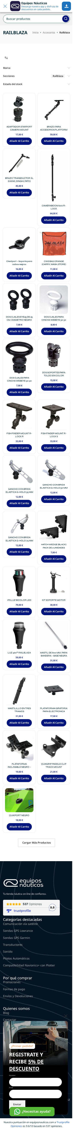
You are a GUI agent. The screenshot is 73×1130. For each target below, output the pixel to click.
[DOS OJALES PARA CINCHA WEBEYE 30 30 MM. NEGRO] (19, 358)
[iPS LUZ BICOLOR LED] (19, 583)
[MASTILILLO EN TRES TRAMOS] (19, 691)
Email (11, 1088)
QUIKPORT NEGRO (19, 815)
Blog (6, 1013)
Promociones (11, 982)
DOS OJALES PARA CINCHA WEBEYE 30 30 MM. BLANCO (54, 320)
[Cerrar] (66, 1016)
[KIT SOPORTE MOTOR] (54, 583)
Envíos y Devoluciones (18, 996)
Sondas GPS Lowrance (18, 931)
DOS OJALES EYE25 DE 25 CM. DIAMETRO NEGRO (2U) (19, 320)
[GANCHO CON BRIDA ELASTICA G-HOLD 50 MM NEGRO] (54, 470)
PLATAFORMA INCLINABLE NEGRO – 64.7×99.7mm (19, 767)
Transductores (13, 945)
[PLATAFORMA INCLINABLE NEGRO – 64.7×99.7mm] (19, 746)
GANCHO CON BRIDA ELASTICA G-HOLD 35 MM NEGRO (19, 492)
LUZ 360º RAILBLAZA (19, 652)
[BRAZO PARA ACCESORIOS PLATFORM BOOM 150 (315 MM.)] (54, 109)
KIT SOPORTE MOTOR (53, 600)
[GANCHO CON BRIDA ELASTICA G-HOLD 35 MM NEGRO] (19, 472)
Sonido (7, 951)
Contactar (9, 1020)
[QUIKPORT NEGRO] (19, 800)
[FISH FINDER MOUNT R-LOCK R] (19, 416)
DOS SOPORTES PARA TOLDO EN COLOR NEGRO (53, 375)
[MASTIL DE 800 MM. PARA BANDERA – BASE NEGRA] (54, 635)
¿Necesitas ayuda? (36, 1111)
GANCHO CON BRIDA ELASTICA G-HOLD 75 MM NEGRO (19, 540)
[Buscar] (65, 18)
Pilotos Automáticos (16, 958)
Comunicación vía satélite (20, 924)
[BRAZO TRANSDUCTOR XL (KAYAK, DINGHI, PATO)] (19, 163)
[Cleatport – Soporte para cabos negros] (19, 244)
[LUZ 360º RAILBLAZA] (19, 635)
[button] (19, 141)
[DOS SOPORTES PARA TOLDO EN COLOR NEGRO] (54, 355)
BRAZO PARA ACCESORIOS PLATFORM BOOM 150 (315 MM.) (53, 129)
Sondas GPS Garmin (16, 938)
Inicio (35, 32)
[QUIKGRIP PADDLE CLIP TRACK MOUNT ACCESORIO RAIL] (54, 746)
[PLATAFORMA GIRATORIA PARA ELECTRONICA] (54, 691)
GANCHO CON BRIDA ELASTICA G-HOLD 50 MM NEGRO (54, 487)
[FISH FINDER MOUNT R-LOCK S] (54, 416)
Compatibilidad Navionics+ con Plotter (29, 965)
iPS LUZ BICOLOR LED (19, 600)
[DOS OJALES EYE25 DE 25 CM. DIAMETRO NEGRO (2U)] (19, 299)
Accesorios (49, 32)
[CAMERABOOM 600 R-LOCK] (54, 177)
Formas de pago (14, 989)
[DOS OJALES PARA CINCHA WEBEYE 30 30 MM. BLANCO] (54, 299)
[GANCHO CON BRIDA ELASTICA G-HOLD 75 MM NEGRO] (19, 523)
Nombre (12, 1075)
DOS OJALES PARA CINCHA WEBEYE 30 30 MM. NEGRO (19, 380)
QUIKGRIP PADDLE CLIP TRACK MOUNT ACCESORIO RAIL (53, 767)
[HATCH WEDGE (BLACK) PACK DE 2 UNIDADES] (54, 527)
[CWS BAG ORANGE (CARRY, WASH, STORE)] (54, 244)
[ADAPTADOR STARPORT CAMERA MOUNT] (19, 109)
